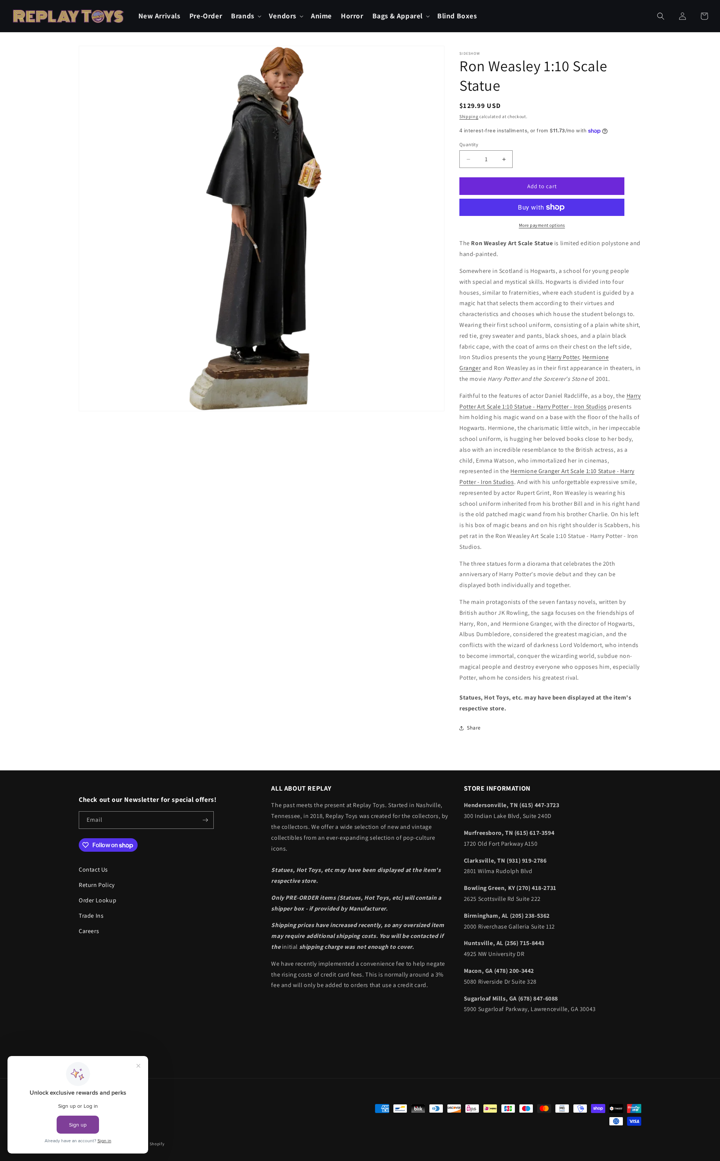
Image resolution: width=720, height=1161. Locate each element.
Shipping (468, 116)
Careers (89, 931)
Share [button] (474, 727)
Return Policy (97, 885)
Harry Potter (563, 357)
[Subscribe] (205, 820)
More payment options (542, 225)
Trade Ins (91, 916)
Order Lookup (97, 900)
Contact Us (93, 869)
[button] (245, 16)
